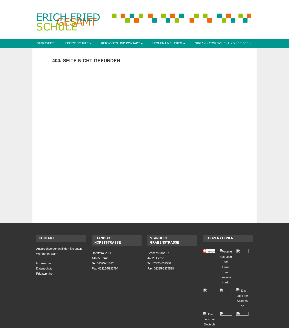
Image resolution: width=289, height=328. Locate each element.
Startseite (46, 43)
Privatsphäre (44, 273)
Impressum (43, 263)
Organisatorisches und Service (222, 43)
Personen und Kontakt (120, 43)
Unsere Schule (76, 43)
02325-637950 (162, 263)
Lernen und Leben (167, 43)
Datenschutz (44, 268)
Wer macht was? (47, 253)
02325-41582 (105, 263)
